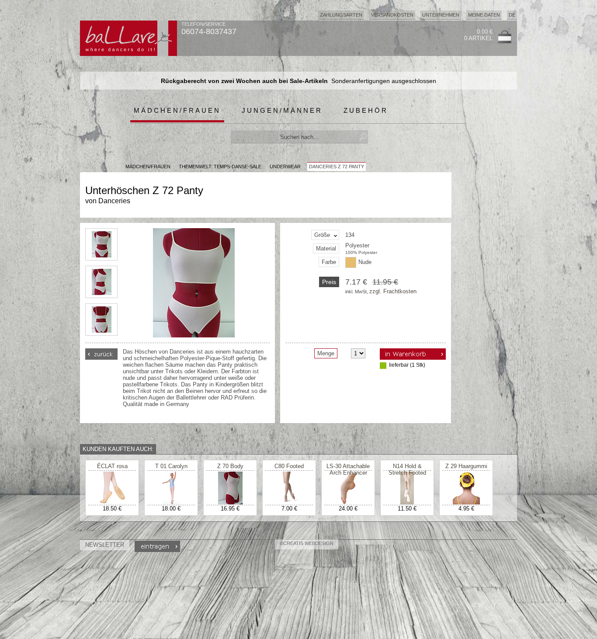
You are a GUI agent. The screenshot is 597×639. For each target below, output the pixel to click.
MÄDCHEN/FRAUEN (147, 166)
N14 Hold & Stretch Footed (407, 469)
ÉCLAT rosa (112, 466)
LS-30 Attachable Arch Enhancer (348, 469)
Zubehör (366, 110)
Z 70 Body (230, 466)
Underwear (285, 166)
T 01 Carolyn (171, 466)
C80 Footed (289, 466)
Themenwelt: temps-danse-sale (220, 166)
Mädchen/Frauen (177, 110)
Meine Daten (484, 14)
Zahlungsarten (341, 14)
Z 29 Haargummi (466, 466)
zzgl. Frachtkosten (393, 291)
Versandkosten (392, 14)
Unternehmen (440, 14)
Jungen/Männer (282, 110)
